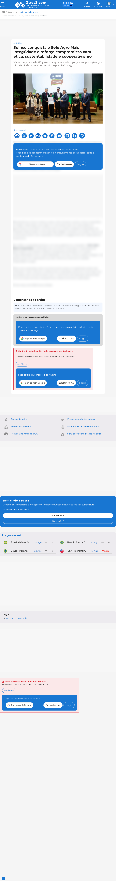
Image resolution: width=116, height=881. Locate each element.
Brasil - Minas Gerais (21, 542)
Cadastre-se (64, 164)
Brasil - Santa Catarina (77, 542)
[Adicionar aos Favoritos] (67, 136)
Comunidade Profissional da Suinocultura (37, 6)
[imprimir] (74, 136)
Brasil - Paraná (19, 551)
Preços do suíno (19, 419)
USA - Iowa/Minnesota (77, 551)
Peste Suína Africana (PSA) (24, 434)
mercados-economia (16, 618)
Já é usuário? (58, 521)
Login (80, 164)
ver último (22, 364)
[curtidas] (82, 136)
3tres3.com (36, 2)
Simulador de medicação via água (84, 434)
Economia (17, 43)
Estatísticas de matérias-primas (83, 426)
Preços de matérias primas (81, 419)
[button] (35, 164)
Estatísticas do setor (21, 426)
